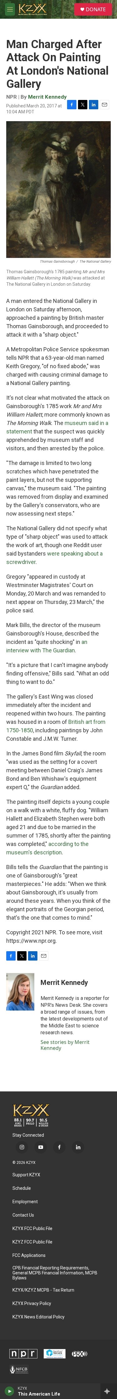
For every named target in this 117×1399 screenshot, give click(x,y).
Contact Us (23, 1215)
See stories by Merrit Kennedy (65, 1045)
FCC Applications (29, 1255)
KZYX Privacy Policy (31, 1303)
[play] (9, 1391)
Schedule (21, 1188)
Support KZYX (26, 1175)
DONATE (96, 9)
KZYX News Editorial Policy (38, 1317)
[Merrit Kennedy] (20, 992)
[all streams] (108, 1391)
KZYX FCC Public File (32, 1228)
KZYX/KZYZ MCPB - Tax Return (43, 1290)
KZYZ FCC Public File (32, 1242)
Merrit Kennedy (47, 97)
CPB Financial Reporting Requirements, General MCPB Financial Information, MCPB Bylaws (54, 1273)
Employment (25, 1201)
